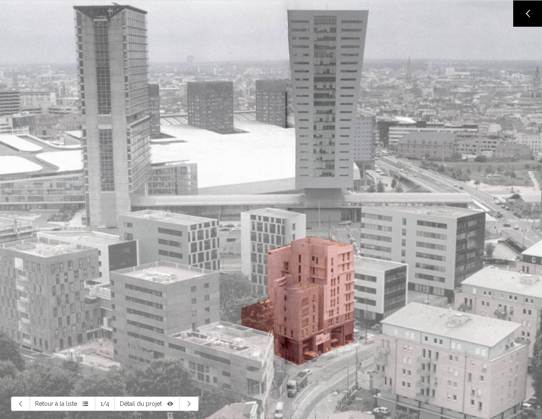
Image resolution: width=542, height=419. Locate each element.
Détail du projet (141, 403)
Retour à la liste (56, 403)
